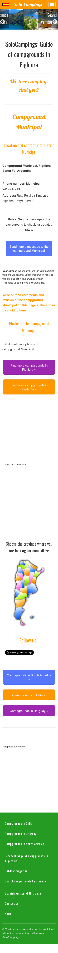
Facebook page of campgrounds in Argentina (26, 858)
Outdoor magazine (16, 871)
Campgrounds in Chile (18, 823)
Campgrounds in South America (24, 843)
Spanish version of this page (23, 893)
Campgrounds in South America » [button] (29, 677)
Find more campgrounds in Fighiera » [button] (29, 367)
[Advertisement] (29, 432)
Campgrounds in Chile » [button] (29, 695)
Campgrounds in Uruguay (20, 833)
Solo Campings (28, 4)
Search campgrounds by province (26, 881)
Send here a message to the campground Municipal (29, 248)
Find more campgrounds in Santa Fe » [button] (29, 387)
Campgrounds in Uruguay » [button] (29, 710)
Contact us (12, 903)
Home (8, 913)
